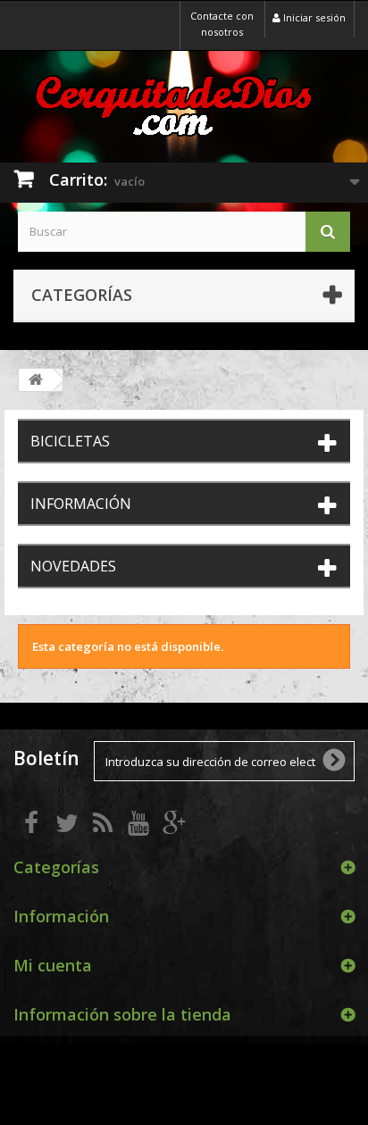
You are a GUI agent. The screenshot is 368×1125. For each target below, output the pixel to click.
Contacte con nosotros (222, 23)
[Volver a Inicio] (36, 380)
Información (80, 503)
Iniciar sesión (313, 17)
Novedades (73, 566)
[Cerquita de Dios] (184, 104)
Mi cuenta (52, 965)
